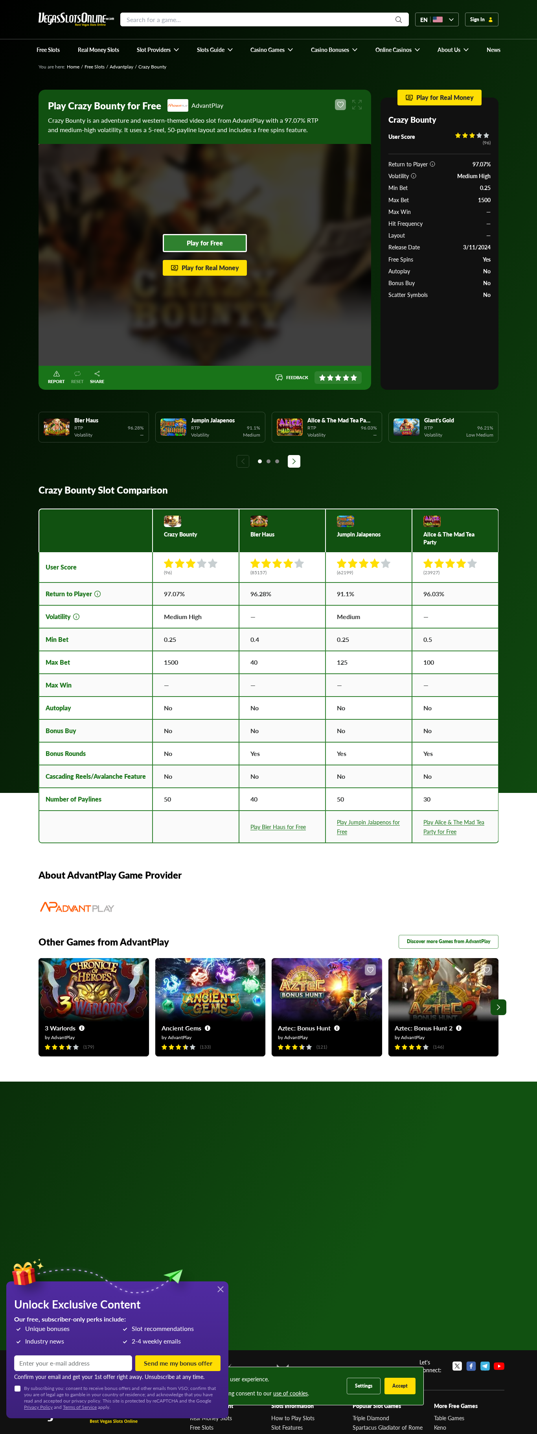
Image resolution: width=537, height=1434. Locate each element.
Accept (400, 1385)
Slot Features (287, 1427)
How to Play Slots (292, 1418)
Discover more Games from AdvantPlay (448, 941)
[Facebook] (471, 1366)
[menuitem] (158, 49)
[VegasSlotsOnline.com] (76, 19)
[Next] (294, 461)
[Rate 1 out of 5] (322, 377)
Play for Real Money (210, 267)
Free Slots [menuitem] (48, 49)
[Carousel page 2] (268, 461)
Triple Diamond (371, 1418)
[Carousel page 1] (260, 461)
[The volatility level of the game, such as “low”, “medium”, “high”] (413, 176)
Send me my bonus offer (178, 1363)
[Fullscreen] (357, 104)
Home (73, 66)
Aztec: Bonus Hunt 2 (423, 1027)
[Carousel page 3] (277, 461)
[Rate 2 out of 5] (330, 377)
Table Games (449, 1418)
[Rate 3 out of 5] (338, 377)
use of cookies (290, 1393)
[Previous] (243, 461)
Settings (363, 1385)
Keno (440, 1427)
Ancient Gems (181, 1027)
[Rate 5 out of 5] (354, 377)
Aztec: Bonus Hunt (304, 1027)
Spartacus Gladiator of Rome (388, 1427)
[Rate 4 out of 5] (346, 377)
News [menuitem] (493, 49)
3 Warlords (60, 1027)
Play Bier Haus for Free (278, 827)
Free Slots (95, 66)
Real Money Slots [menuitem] (98, 49)
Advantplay (121, 66)
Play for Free (205, 242)
